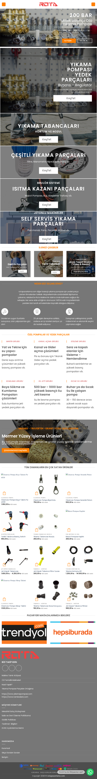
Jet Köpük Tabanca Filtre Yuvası (46, 571)
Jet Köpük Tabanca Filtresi (76, 606)
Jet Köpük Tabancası (9, 571)
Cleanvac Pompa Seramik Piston (79, 500)
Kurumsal (6, 748)
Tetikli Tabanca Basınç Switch (13, 537)
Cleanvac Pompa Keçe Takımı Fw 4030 (14, 501)
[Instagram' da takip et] (12, 668)
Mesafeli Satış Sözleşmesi (13, 711)
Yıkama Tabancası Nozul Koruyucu (47, 606)
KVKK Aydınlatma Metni (13, 728)
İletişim (5, 757)
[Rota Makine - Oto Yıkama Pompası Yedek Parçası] (48, 4)
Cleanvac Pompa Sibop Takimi (13, 606)
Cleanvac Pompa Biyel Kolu (44, 500)
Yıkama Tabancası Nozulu (43, 537)
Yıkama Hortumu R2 (74, 571)
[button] (4, 4)
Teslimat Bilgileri (9, 724)
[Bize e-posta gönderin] (19, 668)
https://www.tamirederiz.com (15, 697)
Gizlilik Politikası (9, 719)
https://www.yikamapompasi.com (17, 694)
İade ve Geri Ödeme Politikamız (16, 715)
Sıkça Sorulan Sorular (11, 752)
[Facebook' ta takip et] (5, 668)
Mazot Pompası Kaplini (75, 537)
